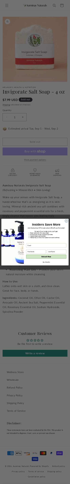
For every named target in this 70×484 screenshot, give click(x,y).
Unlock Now (46, 256)
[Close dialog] (66, 220)
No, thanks (46, 262)
